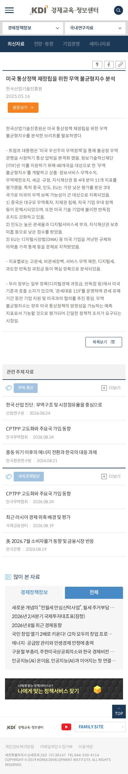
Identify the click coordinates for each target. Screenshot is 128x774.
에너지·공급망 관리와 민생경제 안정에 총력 (53, 643)
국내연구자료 (82, 28)
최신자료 (15, 44)
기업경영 (71, 44)
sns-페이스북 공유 (109, 65)
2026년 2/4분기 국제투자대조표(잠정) (48, 616)
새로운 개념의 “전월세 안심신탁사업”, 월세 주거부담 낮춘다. (64, 608)
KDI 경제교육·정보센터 (64, 10)
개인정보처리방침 (19, 746)
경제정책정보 (19, 28)
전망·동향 (43, 44)
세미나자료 (99, 44)
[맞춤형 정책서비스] (64, 688)
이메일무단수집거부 (56, 746)
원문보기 (20, 107)
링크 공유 (121, 65)
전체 (93, 592)
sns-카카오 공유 (97, 65)
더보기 (115, 388)
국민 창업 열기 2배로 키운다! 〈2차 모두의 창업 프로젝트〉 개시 (64, 634)
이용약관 (85, 746)
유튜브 (66, 727)
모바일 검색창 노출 (118, 10)
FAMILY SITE (91, 727)
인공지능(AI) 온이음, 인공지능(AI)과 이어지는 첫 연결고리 (64, 661)
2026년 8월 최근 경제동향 (37, 625)
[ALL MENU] (9, 10)
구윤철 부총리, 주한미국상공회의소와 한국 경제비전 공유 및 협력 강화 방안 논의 (64, 652)
